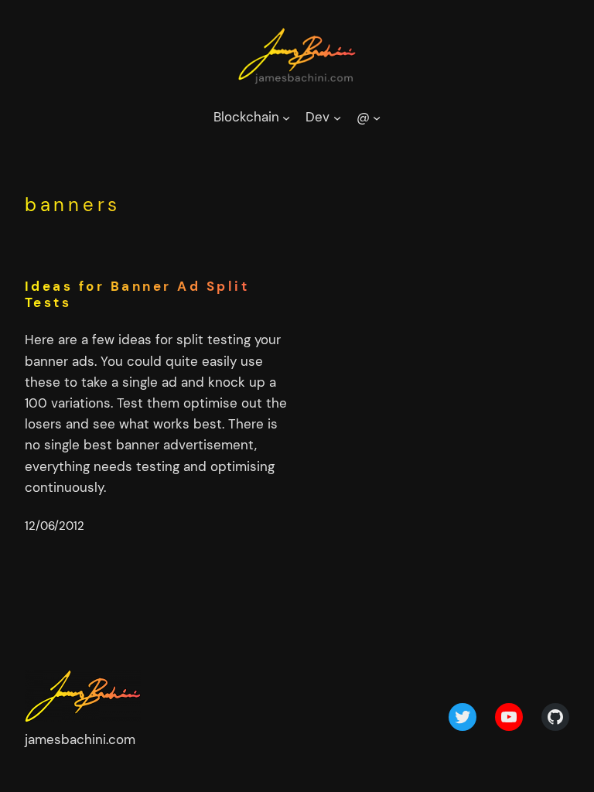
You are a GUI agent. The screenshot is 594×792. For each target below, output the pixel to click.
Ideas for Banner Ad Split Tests (137, 294)
